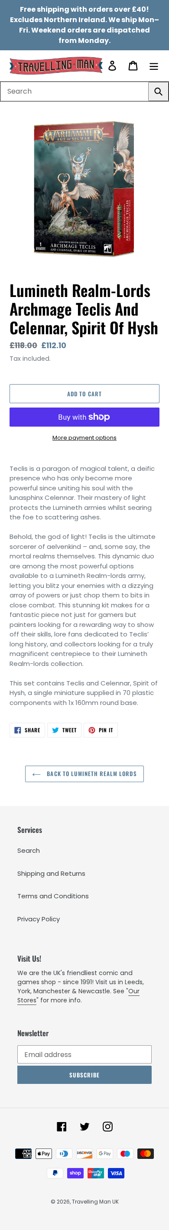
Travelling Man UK (95, 1201)
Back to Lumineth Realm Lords (90, 773)
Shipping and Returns (51, 873)
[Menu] (153, 65)
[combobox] (84, 91)
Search (28, 850)
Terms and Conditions (53, 895)
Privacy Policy (38, 918)
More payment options (84, 438)
